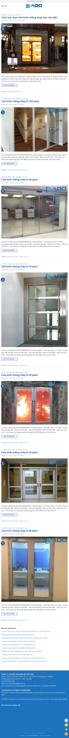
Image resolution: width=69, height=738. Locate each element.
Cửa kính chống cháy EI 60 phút (19, 530)
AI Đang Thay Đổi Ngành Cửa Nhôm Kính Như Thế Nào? (18, 641)
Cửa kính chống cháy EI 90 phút (19, 179)
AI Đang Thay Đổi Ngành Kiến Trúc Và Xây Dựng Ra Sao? (18, 644)
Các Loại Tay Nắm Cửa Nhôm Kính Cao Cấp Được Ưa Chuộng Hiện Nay (22, 658)
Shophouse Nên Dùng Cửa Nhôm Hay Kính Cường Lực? (18, 634)
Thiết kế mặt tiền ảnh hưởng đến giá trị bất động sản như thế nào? (21, 651)
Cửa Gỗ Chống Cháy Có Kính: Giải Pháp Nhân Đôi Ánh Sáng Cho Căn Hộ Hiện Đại (25, 631)
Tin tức (18, 15)
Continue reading (9, 85)
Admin (23, 20)
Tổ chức (33, 733)
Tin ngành (19, 98)
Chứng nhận (41, 733)
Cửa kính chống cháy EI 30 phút (19, 375)
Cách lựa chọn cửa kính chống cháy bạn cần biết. (29, 17)
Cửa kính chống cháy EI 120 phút (20, 101)
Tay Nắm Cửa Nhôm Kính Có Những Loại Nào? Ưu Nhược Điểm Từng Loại (23, 661)
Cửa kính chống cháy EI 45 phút (19, 452)
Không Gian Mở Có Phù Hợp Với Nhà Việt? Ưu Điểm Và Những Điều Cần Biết (24, 638)
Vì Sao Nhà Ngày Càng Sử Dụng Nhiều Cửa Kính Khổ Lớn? (18, 648)
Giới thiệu (27, 733)
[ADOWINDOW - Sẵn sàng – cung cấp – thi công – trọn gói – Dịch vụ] (34, 6)
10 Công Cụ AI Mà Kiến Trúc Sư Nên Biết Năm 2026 (17, 654)
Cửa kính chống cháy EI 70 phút (19, 266)
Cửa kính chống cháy (8, 15)
